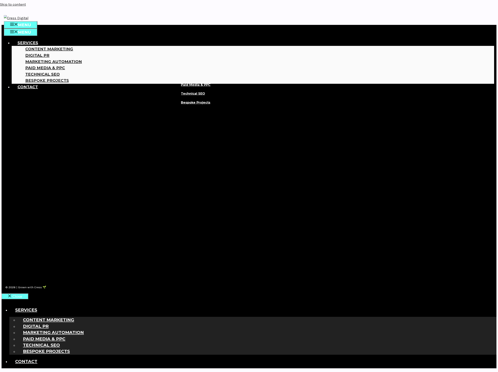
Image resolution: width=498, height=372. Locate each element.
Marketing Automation (53, 61)
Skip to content (13, 4)
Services (28, 42)
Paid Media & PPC (45, 67)
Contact (28, 87)
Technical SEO (42, 74)
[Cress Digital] (16, 18)
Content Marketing (49, 49)
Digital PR (37, 55)
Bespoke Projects (47, 80)
